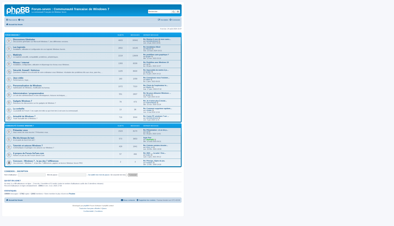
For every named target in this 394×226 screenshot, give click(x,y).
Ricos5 (148, 49)
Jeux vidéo (18, 78)
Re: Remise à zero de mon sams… (157, 39)
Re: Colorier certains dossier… (155, 145)
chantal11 (150, 139)
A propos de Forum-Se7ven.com (28, 153)
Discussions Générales (24, 39)
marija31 (149, 163)
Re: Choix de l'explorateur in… (155, 85)
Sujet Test (147, 138)
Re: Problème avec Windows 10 (156, 62)
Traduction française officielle (89, 208)
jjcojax (148, 56)
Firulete (72, 194)
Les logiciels (19, 47)
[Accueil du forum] (18, 10)
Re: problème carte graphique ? (156, 55)
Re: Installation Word (151, 47)
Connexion (9, 171)
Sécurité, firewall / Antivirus (26, 70)
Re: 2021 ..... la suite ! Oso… (154, 153)
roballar (149, 110)
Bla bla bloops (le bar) (23, 138)
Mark (148, 79)
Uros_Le (149, 147)
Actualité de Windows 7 (24, 116)
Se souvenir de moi (118, 175)
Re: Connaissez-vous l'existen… (156, 78)
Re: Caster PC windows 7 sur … (156, 116)
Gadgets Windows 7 (22, 101)
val (147, 64)
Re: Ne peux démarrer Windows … (157, 93)
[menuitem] (21, 20)
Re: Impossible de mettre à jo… (156, 70)
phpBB (85, 205)
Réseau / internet (21, 62)
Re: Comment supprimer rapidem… (157, 108)
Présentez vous (20, 130)
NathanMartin (151, 103)
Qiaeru (104, 208)
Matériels (17, 55)
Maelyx (149, 87)
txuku (148, 155)
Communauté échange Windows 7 (19, 126)
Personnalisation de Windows (27, 85)
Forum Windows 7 (12, 35)
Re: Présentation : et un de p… (155, 130)
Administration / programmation (28, 93)
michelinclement (152, 41)
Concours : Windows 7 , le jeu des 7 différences (35, 161)
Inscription (22, 171)
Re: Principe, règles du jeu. (154, 161)
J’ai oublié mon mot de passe (98, 175)
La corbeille (18, 109)
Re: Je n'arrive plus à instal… (155, 101)
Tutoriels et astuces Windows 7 (28, 145)
